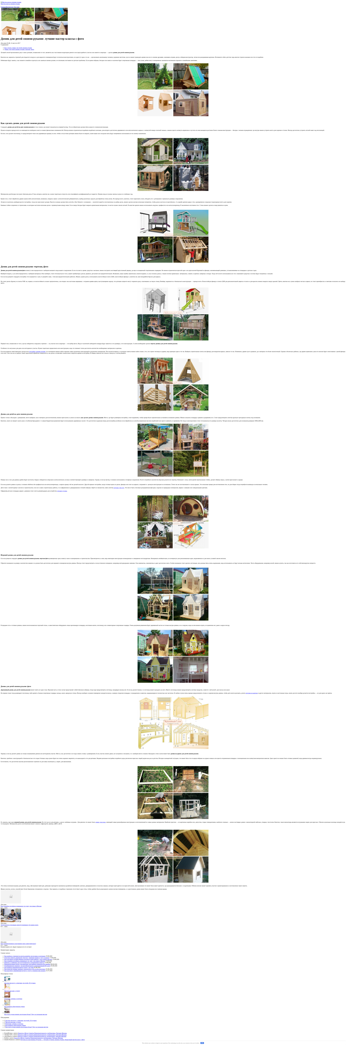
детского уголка (62, 491)
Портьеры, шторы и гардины (13, 998)
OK (202, 1043)
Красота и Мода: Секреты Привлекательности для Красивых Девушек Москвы (42, 1033)
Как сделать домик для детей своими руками (18, 48)
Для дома (16, 7)
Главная (3, 7)
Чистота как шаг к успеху (12, 991)
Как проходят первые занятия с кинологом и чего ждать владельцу (25, 969)
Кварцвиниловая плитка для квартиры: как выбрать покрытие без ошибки (27, 964)
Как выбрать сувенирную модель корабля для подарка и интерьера (24, 956)
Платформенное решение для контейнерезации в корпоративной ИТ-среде (27, 966)
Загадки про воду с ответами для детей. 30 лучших (20, 983)
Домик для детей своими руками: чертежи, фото (19, 49)
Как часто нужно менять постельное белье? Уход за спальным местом (25, 1014)
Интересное (9, 7)
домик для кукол (100, 822)
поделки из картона (252, 693)
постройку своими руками (37, 351)
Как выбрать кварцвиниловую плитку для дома (19, 967)
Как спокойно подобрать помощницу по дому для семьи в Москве (24, 961)
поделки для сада (119, 487)
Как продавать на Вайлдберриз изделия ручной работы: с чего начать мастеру (28, 959)
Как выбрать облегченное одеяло (14, 1006)
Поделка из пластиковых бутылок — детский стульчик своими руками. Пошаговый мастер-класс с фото (52, 1039)
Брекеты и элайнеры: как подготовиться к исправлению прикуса (24, 962)
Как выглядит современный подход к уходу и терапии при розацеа (25, 970)
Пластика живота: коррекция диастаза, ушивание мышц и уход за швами (26, 957)
